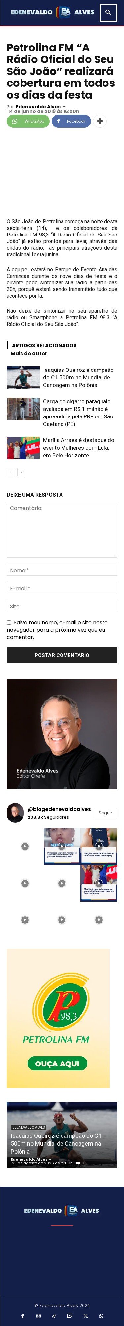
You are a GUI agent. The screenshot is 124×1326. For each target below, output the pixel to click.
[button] (108, 13)
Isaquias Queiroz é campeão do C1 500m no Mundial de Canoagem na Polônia (78, 377)
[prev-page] (11, 472)
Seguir (105, 813)
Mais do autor (29, 353)
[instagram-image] (25, 846)
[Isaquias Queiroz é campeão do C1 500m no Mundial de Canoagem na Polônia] (23, 377)
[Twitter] (85, 1316)
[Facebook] (23, 1316)
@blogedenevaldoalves (59, 809)
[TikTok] (54, 1316)
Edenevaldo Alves (38, 106)
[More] (100, 121)
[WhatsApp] (101, 1316)
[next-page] (21, 472)
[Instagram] (38, 1316)
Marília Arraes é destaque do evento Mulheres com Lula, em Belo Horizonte (78, 448)
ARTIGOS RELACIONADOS (44, 345)
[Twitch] (70, 1316)
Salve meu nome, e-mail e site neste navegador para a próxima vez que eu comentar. (57, 630)
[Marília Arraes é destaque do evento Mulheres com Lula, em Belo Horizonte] (23, 448)
